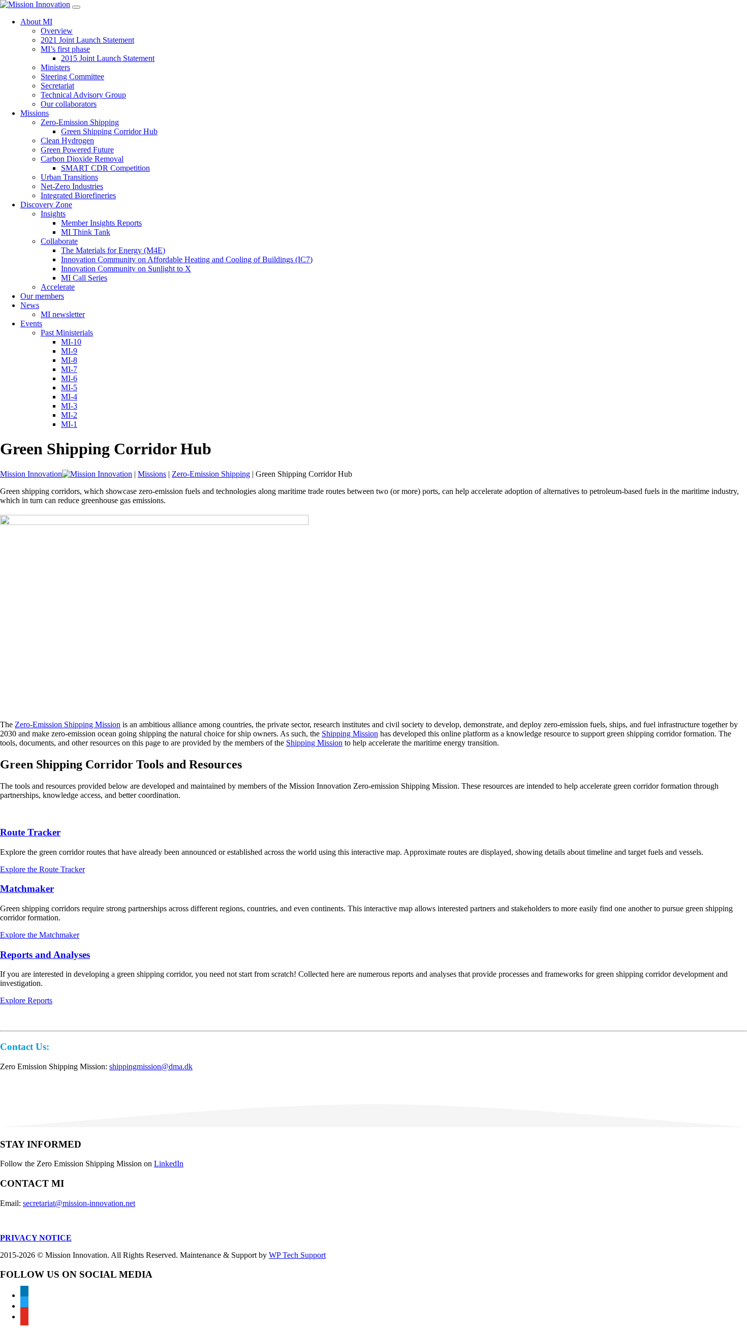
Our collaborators (69, 104)
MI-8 (69, 360)
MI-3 (69, 405)
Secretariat (57, 85)
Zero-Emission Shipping (80, 122)
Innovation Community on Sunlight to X (126, 268)
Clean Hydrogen (67, 140)
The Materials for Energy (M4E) (113, 250)
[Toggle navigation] (76, 7)
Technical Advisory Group (83, 94)
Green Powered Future (77, 149)
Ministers (55, 67)
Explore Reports (26, 1000)
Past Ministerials (67, 332)
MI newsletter (63, 314)
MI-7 (69, 369)
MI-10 (71, 341)
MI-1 (69, 424)
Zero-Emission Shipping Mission (67, 724)
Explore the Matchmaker (39, 935)
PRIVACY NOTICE (36, 1237)
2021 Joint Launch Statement (87, 40)
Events (31, 323)
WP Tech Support (297, 1255)
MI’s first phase (65, 49)
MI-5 (69, 387)
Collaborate (59, 241)
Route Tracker (30, 832)
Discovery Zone (46, 204)
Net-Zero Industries (72, 186)
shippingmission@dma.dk (151, 1066)
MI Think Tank (85, 232)
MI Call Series (84, 277)
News (29, 305)
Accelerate (58, 287)
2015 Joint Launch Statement (107, 58)
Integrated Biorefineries (78, 195)
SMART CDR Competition (105, 168)
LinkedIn (168, 1163)
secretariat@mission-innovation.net (79, 1203)
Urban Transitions (69, 177)
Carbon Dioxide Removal (82, 158)
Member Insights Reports (101, 223)
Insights (53, 213)
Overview (57, 30)
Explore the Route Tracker (42, 869)
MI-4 (69, 396)
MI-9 (69, 351)
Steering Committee (72, 76)
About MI (36, 21)
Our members (42, 296)
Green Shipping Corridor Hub (109, 131)
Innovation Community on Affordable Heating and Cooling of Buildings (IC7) (187, 259)
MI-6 (69, 378)
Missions (34, 113)
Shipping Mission (350, 733)
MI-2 (69, 415)
